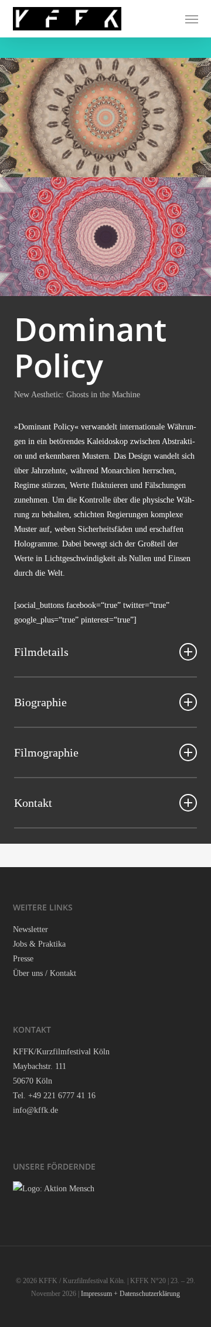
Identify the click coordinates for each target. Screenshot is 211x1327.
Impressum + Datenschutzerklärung (130, 1294)
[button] (191, 19)
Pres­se (23, 958)
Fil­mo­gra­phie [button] (46, 752)
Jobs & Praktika (39, 944)
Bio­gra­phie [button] (40, 702)
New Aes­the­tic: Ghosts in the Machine (77, 394)
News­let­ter (30, 929)
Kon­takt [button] (33, 802)
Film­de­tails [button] (41, 651)
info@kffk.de (35, 1110)
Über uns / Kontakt (44, 973)
